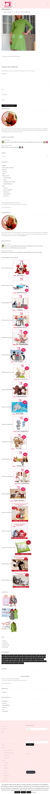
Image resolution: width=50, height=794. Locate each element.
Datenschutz (4, 707)
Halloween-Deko (24, 657)
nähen (9, 661)
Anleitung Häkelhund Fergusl (7, 580)
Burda (24, 655)
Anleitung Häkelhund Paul (7, 563)
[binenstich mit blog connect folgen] (22, 147)
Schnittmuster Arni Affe (6, 441)
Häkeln (3, 173)
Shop (3, 663)
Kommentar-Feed (5, 645)
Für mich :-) (6, 187)
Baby (7, 655)
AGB (3, 709)
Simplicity (6, 663)
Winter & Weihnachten (8, 183)
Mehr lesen (24, 235)
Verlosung (16, 663)
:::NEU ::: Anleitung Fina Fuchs (7, 268)
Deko (38, 655)
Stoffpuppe (11, 663)
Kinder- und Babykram (8, 189)
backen (16, 655)
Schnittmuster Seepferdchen (7, 424)
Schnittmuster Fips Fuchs (6, 531)
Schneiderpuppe (33, 661)
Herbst (32, 657)
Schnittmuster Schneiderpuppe (8, 476)
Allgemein (4, 165)
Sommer (5, 179)
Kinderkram (9, 659)
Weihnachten (21, 663)
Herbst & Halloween (7, 177)
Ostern (12, 661)
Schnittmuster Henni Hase (7, 512)
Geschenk (3, 657)
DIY (40, 655)
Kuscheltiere (6, 755)
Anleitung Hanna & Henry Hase (8, 372)
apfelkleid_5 (7, 9)
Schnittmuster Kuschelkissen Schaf (8, 547)
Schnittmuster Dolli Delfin (6, 407)
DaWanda (34, 655)
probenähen (17, 661)
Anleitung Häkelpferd (6, 493)
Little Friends (29, 659)
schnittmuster (39, 661)
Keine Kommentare (25, 12)
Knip (21, 659)
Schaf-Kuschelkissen (26, 661)
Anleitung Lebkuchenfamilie (7, 389)
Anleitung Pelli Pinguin (6, 354)
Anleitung (3, 655)
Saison (3, 760)
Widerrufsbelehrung (6, 705)
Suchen (30, 744)
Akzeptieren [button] (17, 792)
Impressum (4, 703)
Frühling (6, 762)
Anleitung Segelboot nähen (7, 302)
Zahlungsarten (5, 701)
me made (33, 659)
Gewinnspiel (8, 657)
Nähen (3, 185)
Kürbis (24, 659)
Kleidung (17, 659)
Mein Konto (4, 692)
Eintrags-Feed (5, 642)
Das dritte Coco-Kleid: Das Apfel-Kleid (11, 56)
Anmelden (4, 640)
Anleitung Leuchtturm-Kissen (7, 320)
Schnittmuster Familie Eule (7, 459)
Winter (5, 778)
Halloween (18, 657)
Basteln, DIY (4, 169)
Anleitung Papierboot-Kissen (7, 285)
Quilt (21, 661)
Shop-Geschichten (7, 193)
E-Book (44, 655)
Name (3, 89)
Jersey (44, 657)
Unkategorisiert (5, 780)
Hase (29, 657)
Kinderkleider (4, 659)
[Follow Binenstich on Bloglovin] (20, 147)
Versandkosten (5, 711)
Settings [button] (28, 792)
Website (3, 99)
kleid (14, 659)
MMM (42, 659)
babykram (11, 655)
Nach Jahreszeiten (5, 175)
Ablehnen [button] (23, 792)
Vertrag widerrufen (30, 772)
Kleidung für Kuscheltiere (9, 752)
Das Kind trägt (29, 655)
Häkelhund (36, 657)
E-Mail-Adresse (4, 94)
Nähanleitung (4, 661)
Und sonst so (6, 196)
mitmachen (38, 659)
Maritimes (6, 768)
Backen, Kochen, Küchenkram (8, 167)
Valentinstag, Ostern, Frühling (9, 181)
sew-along (44, 661)
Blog (3, 732)
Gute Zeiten (4, 171)
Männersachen (6, 191)
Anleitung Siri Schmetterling (7, 337)
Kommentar (4, 73)
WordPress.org (5, 647)
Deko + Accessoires (7, 750)
